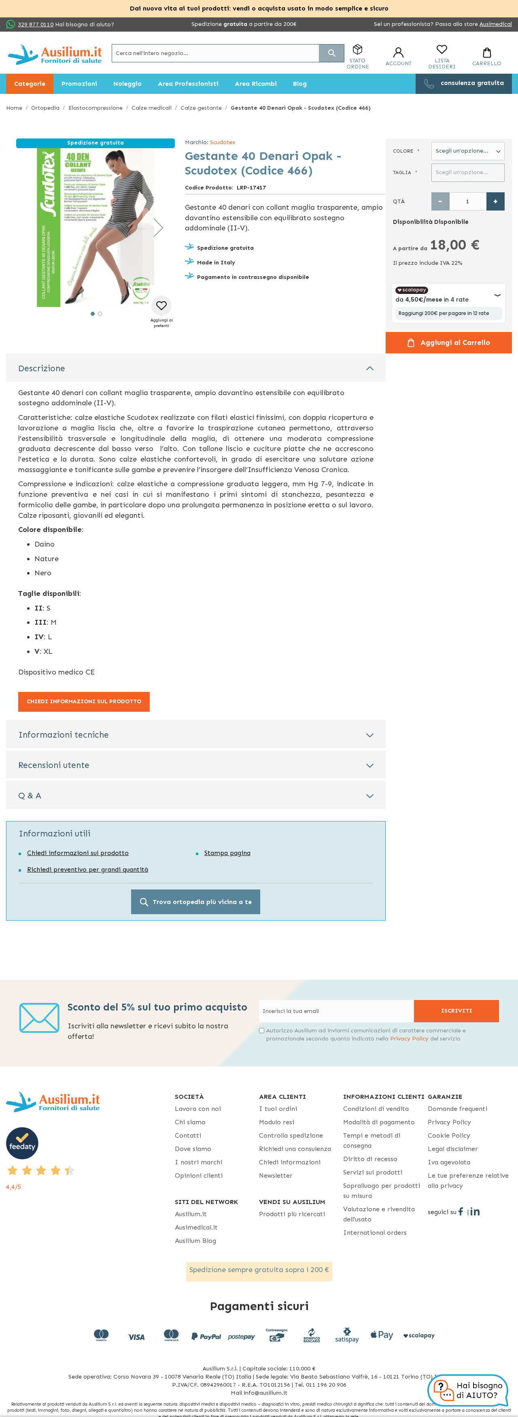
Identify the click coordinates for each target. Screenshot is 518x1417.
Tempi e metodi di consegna (371, 1140)
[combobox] (228, 53)
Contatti (188, 1135)
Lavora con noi (198, 1109)
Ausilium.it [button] (191, 1214)
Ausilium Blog (195, 1241)
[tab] (196, 367)
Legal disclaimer (453, 1149)
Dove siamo (193, 1149)
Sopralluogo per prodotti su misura (381, 1191)
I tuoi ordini (278, 1109)
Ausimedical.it (196, 1227)
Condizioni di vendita (376, 1109)
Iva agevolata (449, 1162)
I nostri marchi (198, 1162)
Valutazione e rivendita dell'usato (379, 1214)
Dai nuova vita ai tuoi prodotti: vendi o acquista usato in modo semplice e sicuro (259, 8)
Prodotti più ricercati (292, 1214)
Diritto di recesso (370, 1159)
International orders (375, 1232)
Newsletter (276, 1175)
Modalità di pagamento (379, 1122)
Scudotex (223, 142)
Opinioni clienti (199, 1175)
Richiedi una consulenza (295, 1149)
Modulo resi (276, 1122)
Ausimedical (496, 24)
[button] (158, 227)
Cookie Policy (449, 1135)
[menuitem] (29, 84)
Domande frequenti (457, 1109)
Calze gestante (201, 107)
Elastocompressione (95, 107)
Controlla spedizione (291, 1135)
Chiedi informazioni (290, 1162)
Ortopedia (45, 107)
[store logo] (55, 54)
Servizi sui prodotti (372, 1172)
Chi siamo (190, 1122)
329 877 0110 (35, 24)
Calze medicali (152, 107)
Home (14, 107)
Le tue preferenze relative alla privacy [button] (468, 1180)
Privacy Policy (409, 1038)
